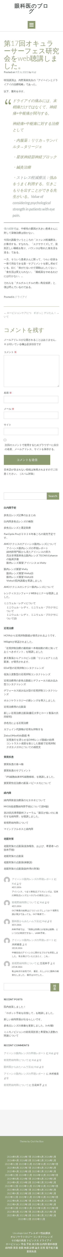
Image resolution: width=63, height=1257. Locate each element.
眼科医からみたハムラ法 (25, 921)
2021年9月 (52, 1208)
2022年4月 (13, 1204)
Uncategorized (20, 1233)
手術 (28, 1244)
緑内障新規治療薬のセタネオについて (25, 800)
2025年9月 (52, 1164)
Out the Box (36, 1141)
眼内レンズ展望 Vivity (16, 569)
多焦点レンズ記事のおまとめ (20, 515)
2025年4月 (13, 1171)
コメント (10, 351)
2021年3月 (25, 1215)
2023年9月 (52, 1186)
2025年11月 (25, 1164)
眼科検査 (52, 1244)
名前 (8, 392)
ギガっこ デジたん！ (46, 312)
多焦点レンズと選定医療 (17, 527)
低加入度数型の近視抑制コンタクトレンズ (27, 674)
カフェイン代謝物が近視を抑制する (23, 729)
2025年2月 (38, 1171)
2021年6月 (38, 1211)
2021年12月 (11, 1208)
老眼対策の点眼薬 (13, 855)
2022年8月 (13, 1200)
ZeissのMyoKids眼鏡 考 (17, 735)
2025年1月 (50, 1171)
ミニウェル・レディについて (20, 603)
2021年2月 (38, 1215)
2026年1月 (50, 1160)
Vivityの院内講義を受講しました (24, 580)
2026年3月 (25, 1160)
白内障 (43, 1244)
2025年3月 (25, 1171)
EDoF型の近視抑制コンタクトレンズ (24, 667)
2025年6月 (38, 1167)
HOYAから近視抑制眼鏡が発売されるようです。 (30, 635)
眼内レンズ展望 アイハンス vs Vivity (26, 562)
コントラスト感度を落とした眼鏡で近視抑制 (30, 743)
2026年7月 (25, 1156)
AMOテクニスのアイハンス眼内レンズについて (30, 543)
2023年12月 (11, 1186)
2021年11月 (25, 1208)
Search (52, 496)
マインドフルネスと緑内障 (18, 828)
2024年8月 (13, 1178)
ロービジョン (13, 1244)
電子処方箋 (52, 1247)
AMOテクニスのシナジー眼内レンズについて (29, 586)
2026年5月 (50, 1156)
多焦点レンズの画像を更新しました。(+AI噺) (29, 1025)
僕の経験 (9, 228)
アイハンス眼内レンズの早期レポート (27, 548)
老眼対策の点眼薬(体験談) (18, 862)
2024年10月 (39, 1175)
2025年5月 (50, 1167)
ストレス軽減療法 (31, 177)
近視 (42, 1247)
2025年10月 (39, 1164)
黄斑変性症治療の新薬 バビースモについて (27, 782)
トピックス (33, 1240)
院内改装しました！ (15, 1006)
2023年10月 (39, 1186)
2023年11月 (25, 1186)
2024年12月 (11, 1175)
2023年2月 (38, 1193)
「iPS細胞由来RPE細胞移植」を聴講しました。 (30, 776)
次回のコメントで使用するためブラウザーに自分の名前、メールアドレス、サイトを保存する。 (32, 447)
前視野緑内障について (16, 822)
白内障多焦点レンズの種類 (18, 521)
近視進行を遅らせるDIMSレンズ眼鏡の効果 (30, 739)
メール (9, 408)
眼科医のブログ (32, 8)
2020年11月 (38, 1219)
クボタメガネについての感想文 (23, 747)
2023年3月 (25, 1193)
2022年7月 (25, 1200)
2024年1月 (50, 1182)
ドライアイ (21, 296)
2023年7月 (25, 1189)
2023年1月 (50, 1193)
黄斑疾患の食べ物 (13, 764)
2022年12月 (11, 1197)
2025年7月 (25, 1167)
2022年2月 (38, 1204)
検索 (54, 987)
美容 (15, 1247)
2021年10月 (39, 1208)
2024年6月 (38, 1178)
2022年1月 (50, 1204)
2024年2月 (38, 1182)
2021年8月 (13, 1211)
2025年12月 (11, 1164)
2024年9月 (52, 1175)
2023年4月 (13, 1193)
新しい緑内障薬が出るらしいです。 (23, 1019)
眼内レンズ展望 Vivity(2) (19, 573)
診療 (31, 1247)
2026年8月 (13, 1156)
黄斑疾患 (31, 1251)
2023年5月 (50, 1189)
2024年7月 (25, 1178)
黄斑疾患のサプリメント (17, 770)
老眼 (21, 1247)
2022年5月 (50, 1200)
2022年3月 (25, 1204)
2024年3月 (25, 1182)
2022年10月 (39, 1197)
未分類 (35, 1244)
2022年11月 (25, 1197)
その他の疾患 (18, 1240)
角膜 (26, 1247)
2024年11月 (25, 1175)
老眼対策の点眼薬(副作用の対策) (22, 868)
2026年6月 (38, 1156)
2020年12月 (24, 1219)
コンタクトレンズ (43, 1236)
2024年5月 (50, 1178)
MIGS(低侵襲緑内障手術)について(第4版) (26, 806)
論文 (37, 1247)
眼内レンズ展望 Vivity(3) (19, 576)
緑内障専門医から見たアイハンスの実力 (28, 551)
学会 (23, 1244)
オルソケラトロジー (21, 1236)
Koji (34, 72)
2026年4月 (13, 1160)
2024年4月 (13, 1182)
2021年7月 (25, 1211)
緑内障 (9, 1247)
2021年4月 (13, 1215)
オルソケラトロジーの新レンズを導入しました (29, 700)
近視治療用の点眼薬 (15, 706)
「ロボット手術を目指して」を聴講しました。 (29, 1012)
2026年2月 (38, 1160)
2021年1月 (50, 1215)
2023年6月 (38, 1189)
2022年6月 (38, 1200)
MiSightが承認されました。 (19, 641)
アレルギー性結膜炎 (39, 1233)
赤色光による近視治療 (16, 722)
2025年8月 (13, 1167)
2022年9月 (52, 1197)
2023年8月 (13, 1189)
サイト (7, 424)
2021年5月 (50, 1211)
